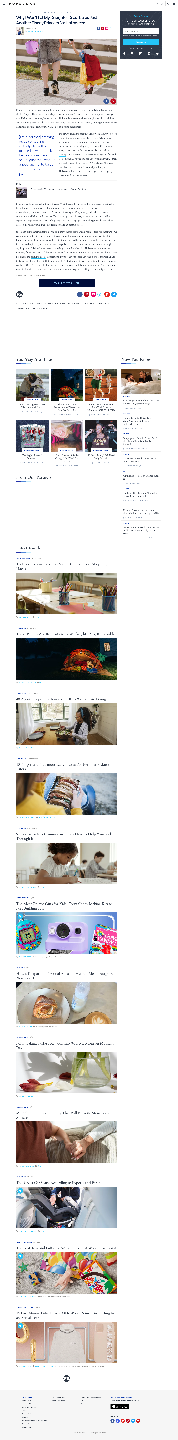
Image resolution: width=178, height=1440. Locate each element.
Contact (25, 1417)
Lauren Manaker (26, 817)
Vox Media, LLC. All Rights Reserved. (92, 1433)
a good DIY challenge (92, 163)
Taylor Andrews (26, 1166)
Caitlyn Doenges (35, 31)
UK (82, 1400)
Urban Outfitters (47, 1366)
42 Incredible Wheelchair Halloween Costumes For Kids (58, 189)
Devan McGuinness (27, 887)
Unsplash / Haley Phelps (36, 275)
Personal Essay (104, 303)
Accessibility (27, 1404)
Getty (37, 617)
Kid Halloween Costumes (81, 303)
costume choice (38, 256)
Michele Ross (25, 617)
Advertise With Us (29, 1407)
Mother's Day (23, 1037)
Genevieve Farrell (27, 1231)
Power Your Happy (58, 1400)
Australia (84, 1404)
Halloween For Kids (36, 309)
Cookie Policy (27, 1427)
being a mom (56, 110)
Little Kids (21, 693)
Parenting (60, 303)
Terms (139, 35)
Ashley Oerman (26, 1096)
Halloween (22, 303)
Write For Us (27, 1400)
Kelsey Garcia (25, 1027)
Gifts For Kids (23, 898)
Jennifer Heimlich (27, 682)
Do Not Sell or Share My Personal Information (34, 1422)
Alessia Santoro (26, 748)
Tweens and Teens (25, 1307)
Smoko (37, 1366)
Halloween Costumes (41, 303)
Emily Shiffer (25, 957)
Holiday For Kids (24, 1242)
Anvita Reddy (25, 1366)
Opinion (20, 309)
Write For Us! (66, 283)
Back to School (24, 558)
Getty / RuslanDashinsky (47, 817)
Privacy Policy (146, 35)
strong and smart (93, 216)
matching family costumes (29, 252)
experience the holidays (88, 110)
